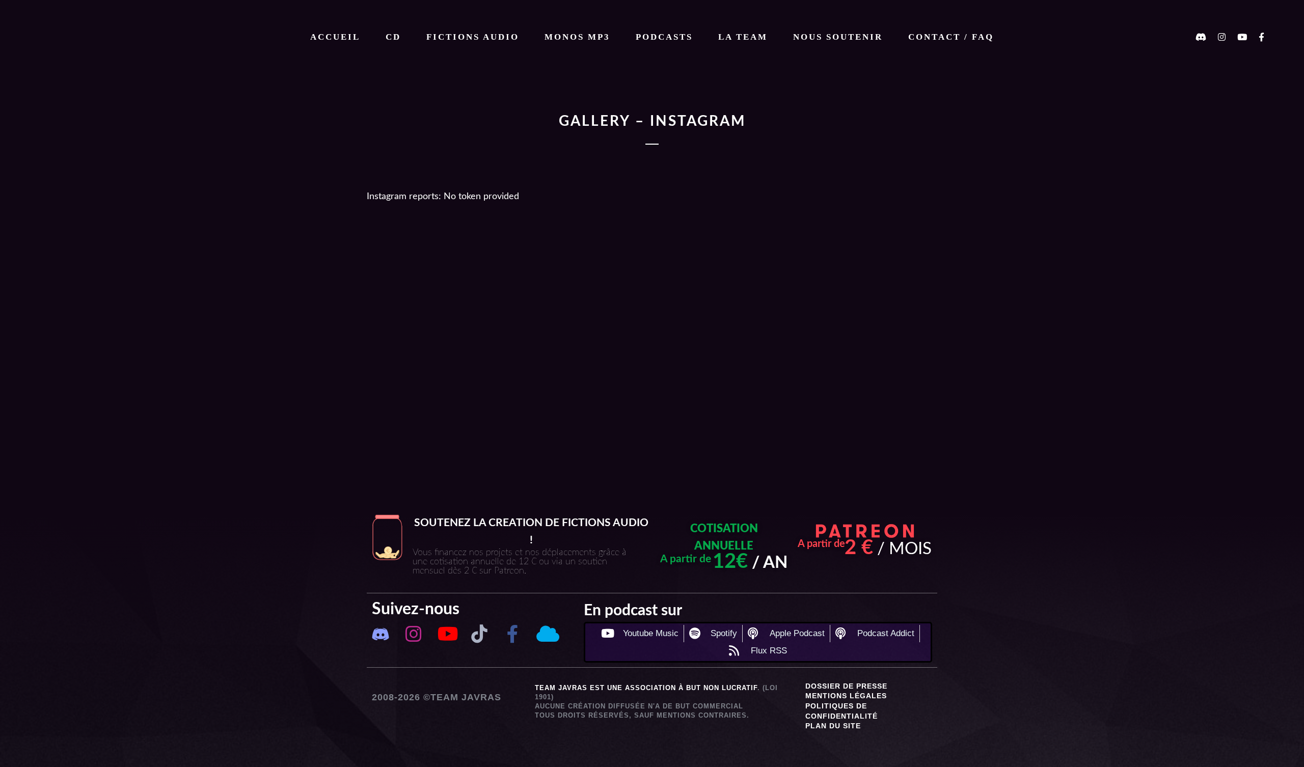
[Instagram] (413, 633)
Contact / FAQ (951, 37)
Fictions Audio (472, 37)
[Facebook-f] (512, 633)
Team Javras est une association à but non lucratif (646, 688)
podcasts (664, 37)
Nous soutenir (838, 37)
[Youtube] (446, 633)
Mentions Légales (846, 696)
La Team (743, 37)
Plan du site (833, 726)
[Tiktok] (479, 633)
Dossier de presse (846, 686)
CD (393, 37)
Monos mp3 (577, 37)
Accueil (335, 37)
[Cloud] (545, 633)
